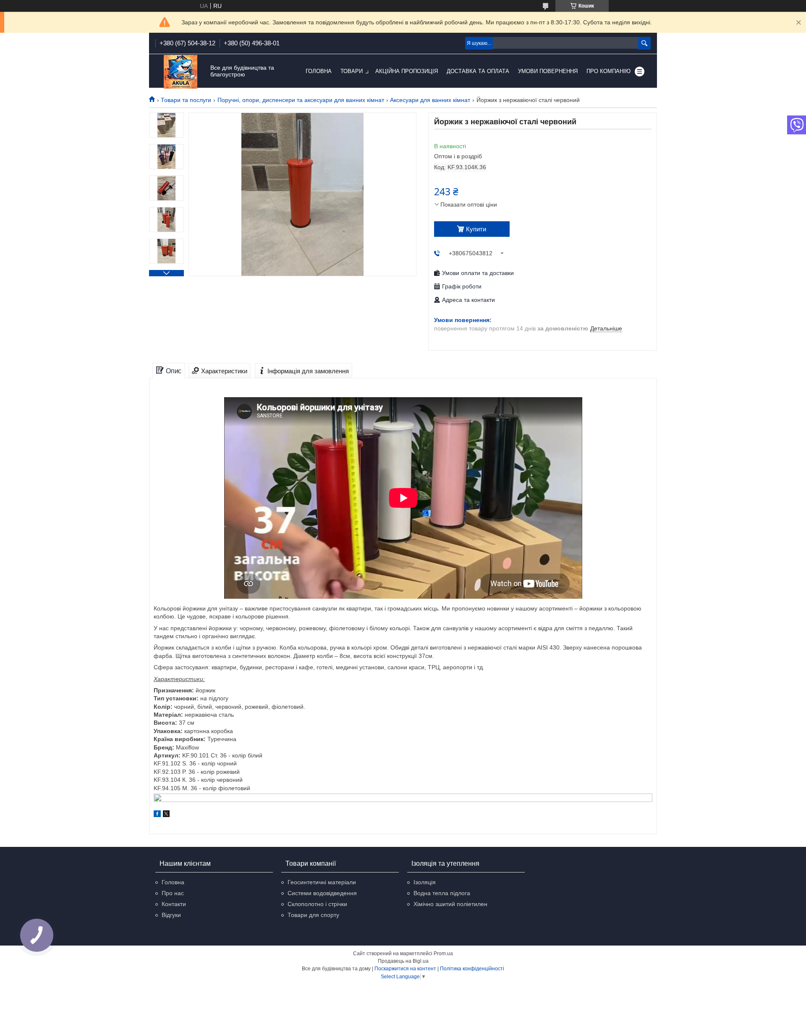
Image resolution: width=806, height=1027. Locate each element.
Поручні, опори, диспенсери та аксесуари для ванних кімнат (300, 100)
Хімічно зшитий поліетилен (450, 904)
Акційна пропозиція (406, 71)
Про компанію (608, 71)
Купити (476, 229)
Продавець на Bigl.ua (403, 961)
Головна (319, 71)
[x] (166, 815)
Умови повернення (548, 71)
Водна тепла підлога (441, 893)
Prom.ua (443, 953)
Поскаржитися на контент (405, 969)
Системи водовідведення (322, 893)
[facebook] (157, 815)
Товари (351, 71)
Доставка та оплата (478, 71)
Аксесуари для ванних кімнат (430, 100)
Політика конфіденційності (472, 969)
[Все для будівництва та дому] (180, 72)
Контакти (174, 904)
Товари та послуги (186, 100)
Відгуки (171, 915)
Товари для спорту (313, 915)
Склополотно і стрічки (317, 904)
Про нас (173, 893)
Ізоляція (424, 882)
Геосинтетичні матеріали (322, 882)
